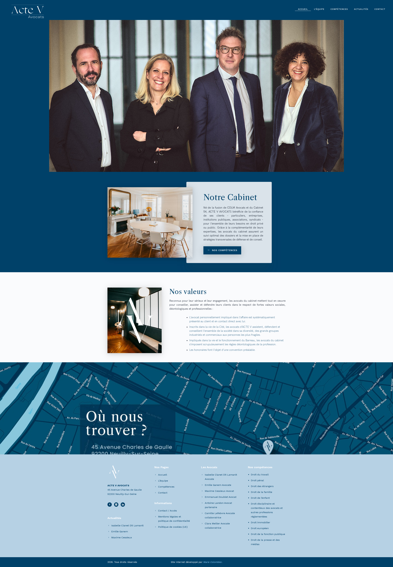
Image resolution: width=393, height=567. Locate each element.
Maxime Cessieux (121, 537)
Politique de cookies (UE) (173, 526)
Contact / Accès (167, 510)
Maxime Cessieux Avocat (219, 491)
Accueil (303, 9)
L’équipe (319, 9)
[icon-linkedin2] (117, 504)
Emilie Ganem (119, 531)
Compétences (339, 9)
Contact (379, 9)
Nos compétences (224, 250)
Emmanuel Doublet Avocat (220, 496)
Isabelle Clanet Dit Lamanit (127, 525)
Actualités (361, 9)
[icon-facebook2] (110, 504)
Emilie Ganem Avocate (218, 485)
